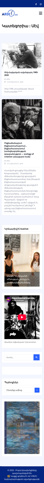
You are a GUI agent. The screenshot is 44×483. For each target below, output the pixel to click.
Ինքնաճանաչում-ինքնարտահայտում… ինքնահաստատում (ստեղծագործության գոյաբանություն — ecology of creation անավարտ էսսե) (19, 150)
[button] (5, 260)
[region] (22, 260)
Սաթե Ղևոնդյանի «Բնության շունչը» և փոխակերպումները (18, 279)
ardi (8, 79)
